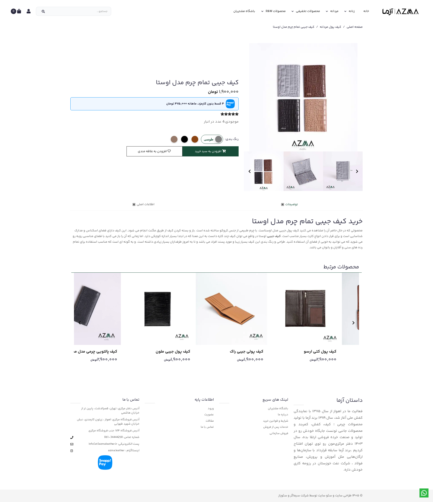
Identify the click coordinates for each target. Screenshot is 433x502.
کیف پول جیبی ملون (173, 351)
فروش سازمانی (278, 433)
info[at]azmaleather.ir (103, 444)
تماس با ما (207, 427)
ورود (211, 409)
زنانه (352, 11)
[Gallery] (303, 97)
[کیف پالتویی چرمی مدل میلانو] (85, 309)
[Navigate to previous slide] (249, 171)
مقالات (210, 421)
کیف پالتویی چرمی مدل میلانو (92, 351)
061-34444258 (113, 437)
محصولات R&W (276, 11)
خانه (366, 11)
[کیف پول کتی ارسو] (304, 309)
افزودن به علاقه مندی (153, 151)
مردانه (334, 11)
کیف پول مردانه (330, 27)
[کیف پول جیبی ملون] (158, 309)
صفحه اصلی (355, 27)
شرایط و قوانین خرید (275, 421)
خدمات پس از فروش (275, 427)
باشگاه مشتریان (244, 11)
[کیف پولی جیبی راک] (231, 309)
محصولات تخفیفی (308, 11)
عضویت (209, 415)
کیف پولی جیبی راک (246, 351)
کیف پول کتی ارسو (320, 351)
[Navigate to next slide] (357, 171)
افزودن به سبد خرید (208, 151)
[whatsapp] (424, 493)
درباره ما (283, 415)
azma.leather (116, 451)
